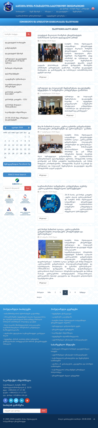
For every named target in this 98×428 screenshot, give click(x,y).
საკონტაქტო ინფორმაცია (16, 112)
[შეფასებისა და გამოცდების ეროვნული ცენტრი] (9, 211)
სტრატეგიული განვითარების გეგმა (66, 326)
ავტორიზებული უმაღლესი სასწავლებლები (69, 340)
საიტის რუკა (75, 9)
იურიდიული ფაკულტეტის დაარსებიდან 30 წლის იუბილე (16, 61)
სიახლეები (20, 11)
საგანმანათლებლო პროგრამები (13, 85)
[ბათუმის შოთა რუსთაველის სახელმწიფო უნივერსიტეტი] (8, 7)
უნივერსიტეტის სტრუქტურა (63, 330)
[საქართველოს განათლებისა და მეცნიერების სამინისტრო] (9, 199)
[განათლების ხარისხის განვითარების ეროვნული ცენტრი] (25, 199)
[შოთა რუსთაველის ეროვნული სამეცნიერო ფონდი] (25, 211)
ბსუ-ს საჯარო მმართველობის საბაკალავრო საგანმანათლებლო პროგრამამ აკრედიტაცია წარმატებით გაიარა (21, 327)
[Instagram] (11, 400)
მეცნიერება (78, 11)
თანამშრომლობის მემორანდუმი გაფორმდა (22, 314)
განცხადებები (11, 48)
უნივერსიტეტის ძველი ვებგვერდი (65, 376)
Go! (27, 188)
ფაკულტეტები (62, 11)
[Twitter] (16, 400)
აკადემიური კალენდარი (62, 317)
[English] (92, 9)
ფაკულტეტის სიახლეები (15, 43)
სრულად (42, 77)
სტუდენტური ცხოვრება (56, 16)
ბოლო (39, 297)
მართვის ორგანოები (14, 68)
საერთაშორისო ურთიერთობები (29, 16)
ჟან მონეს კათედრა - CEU (16, 99)
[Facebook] (5, 400)
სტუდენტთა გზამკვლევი (61, 314)
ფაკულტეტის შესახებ (14, 53)
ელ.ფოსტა (64, 9)
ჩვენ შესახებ (35, 11)
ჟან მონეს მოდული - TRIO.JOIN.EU (13, 106)
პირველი (40, 292)
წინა (49, 292)
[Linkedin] (21, 400)
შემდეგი (82, 292)
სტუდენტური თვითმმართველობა (65, 336)
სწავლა (48, 11)
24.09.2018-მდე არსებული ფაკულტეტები (16, 119)
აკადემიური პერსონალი (15, 79)
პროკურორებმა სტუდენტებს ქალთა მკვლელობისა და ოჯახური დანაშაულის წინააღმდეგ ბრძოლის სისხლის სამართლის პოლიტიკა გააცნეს (24, 319)
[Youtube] (27, 400)
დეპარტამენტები (12, 74)
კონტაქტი (85, 9)
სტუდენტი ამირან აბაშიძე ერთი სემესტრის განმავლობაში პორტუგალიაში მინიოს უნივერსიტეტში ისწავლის (25, 341)
